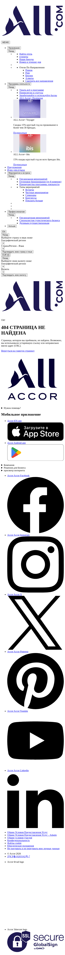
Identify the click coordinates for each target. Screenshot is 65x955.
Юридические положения (20, 846)
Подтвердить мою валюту (14, 275)
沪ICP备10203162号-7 (18, 856)
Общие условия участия (19, 837)
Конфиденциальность (18, 840)
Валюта (5, 269)
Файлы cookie (14, 843)
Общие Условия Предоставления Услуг (27, 832)
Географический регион (13, 240)
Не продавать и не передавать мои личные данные (33, 848)
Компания (9, 465)
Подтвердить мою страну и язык (17, 252)
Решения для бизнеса (15, 467)
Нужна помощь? (12, 408)
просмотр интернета (14, 470)
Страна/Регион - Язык (12, 246)
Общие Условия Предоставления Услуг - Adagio (32, 835)
